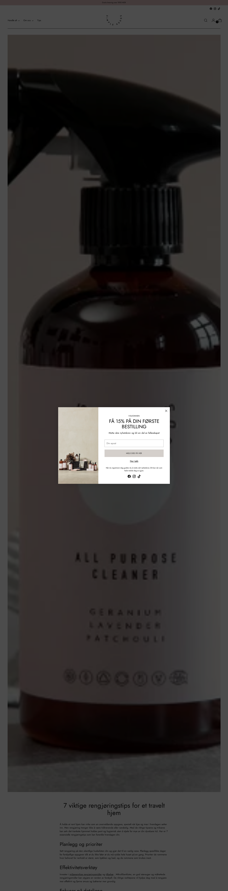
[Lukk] (166, 410)
